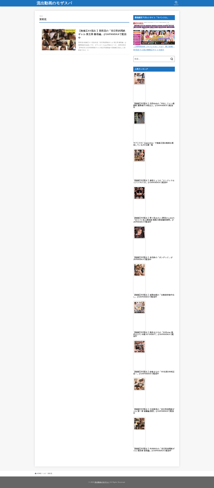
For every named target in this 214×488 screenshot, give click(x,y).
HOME (39, 473)
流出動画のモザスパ (54, 3)
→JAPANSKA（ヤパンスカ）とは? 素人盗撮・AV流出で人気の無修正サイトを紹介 (154, 48)
